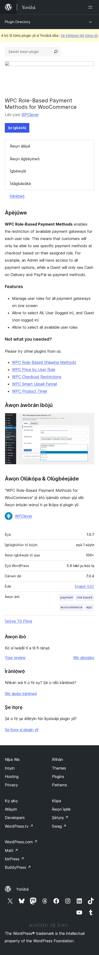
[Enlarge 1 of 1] (87, 419)
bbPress (14, 858)
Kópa (56, 800)
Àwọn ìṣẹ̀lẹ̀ (61, 809)
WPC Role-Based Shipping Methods (44, 362)
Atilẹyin (11, 809)
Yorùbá (22, 889)
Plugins (58, 776)
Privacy (11, 784)
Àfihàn (57, 759)
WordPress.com (21, 841)
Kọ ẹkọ (11, 800)
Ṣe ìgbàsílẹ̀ (17, 128)
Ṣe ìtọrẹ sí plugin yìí (21, 729)
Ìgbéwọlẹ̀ (18, 171)
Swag (59, 826)
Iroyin (10, 768)
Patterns (59, 784)
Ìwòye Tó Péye (18, 621)
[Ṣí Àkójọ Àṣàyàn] (91, 7)
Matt (11, 850)
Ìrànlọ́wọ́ (17, 196)
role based (84, 597)
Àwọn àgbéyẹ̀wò (25, 158)
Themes (59, 768)
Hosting (12, 776)
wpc (89, 607)
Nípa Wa (12, 759)
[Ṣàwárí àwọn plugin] (56, 51)
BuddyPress (18, 867)
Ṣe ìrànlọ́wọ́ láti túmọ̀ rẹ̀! (79, 35)
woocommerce (71, 607)
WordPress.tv (19, 826)
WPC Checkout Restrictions (36, 376)
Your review (15, 657)
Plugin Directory (17, 22)
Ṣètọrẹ (60, 817)
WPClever (30, 114)
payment (66, 597)
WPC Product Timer (29, 391)
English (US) (84, 586)
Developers (15, 817)
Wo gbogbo (83, 657)
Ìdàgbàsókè (20, 183)
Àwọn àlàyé (20, 146)
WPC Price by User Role (33, 369)
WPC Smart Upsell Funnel (34, 384)
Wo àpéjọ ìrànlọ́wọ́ (21, 693)
